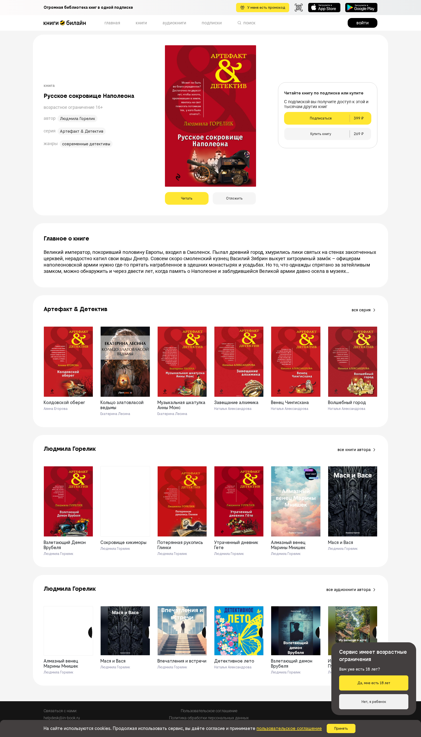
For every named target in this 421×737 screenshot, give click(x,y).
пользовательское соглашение (289, 728)
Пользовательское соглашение (209, 711)
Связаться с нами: (60, 711)
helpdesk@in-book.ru (62, 718)
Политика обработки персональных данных (209, 718)
